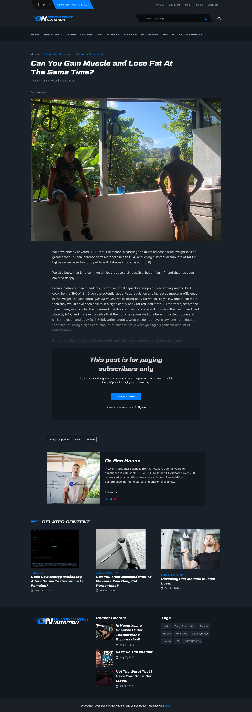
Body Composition (60, 439)
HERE (94, 252)
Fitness (130, 34)
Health (168, 34)
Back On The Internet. (134, 652)
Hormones (149, 34)
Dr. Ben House (50, 80)
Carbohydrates (200, 633)
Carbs (71, 34)
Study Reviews (190, 34)
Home (35, 34)
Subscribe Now (126, 396)
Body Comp (52, 34)
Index (188, 4)
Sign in (142, 407)
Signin (199, 4)
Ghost (168, 705)
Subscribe (213, 4)
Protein (86, 34)
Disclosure (174, 4)
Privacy (160, 4)
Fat (100, 34)
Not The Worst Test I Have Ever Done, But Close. (134, 676)
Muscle (113, 34)
